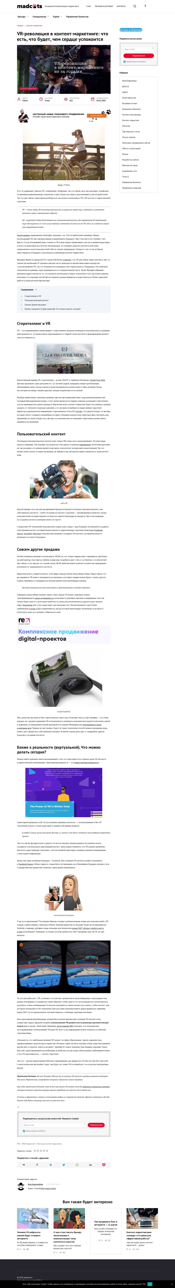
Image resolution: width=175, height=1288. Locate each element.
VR (19, 1144)
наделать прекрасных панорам (96, 1086)
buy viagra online (49, 1188)
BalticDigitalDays (129, 81)
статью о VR (34, 608)
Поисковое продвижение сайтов (136, 143)
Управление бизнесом (77, 16)
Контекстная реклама (131, 114)
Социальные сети (129, 171)
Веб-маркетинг (29, 1144)
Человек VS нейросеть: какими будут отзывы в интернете (29, 1235)
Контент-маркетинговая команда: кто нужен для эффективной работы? (139, 1235)
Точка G (125, 176)
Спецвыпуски (39, 16)
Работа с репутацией (131, 148)
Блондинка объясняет (131, 109)
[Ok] (172, 1284)
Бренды (22, 16)
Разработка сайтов (130, 160)
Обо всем (126, 126)
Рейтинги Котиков (130, 165)
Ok (150, 1284)
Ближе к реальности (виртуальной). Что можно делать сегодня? (53, 309)
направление (85, 444)
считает (78, 411)
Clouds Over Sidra (97, 380)
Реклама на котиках (104, 6)
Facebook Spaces (26, 864)
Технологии (27, 605)
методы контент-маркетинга (49, 1144)
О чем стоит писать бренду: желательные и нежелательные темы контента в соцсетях (68, 1237)
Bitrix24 (125, 86)
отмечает (67, 259)
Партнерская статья (131, 131)
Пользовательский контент (37, 300)
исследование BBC (65, 1026)
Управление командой (131, 188)
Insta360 (28, 533)
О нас (88, 6)
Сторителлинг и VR (33, 296)
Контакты (121, 6)
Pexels (60, 185)
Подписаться (96, 1125)
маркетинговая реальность (86, 762)
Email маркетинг (129, 98)
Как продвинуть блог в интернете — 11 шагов (105, 1223)
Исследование (23, 235)
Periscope (37, 533)
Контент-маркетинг (28, 89)
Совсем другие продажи (35, 304)
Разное (125, 154)
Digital (56, 16)
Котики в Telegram (131, 29)
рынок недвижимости (44, 598)
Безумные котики (129, 103)
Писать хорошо (128, 137)
